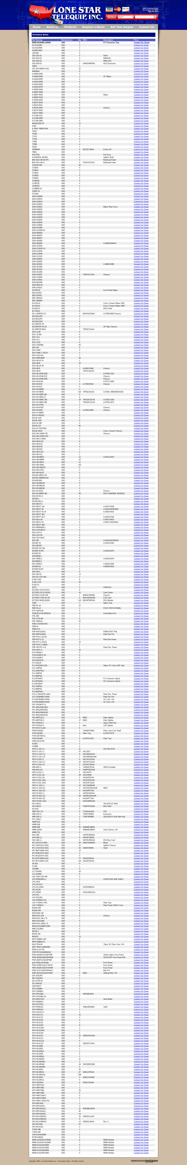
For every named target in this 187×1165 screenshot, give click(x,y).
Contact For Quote (141, 43)
